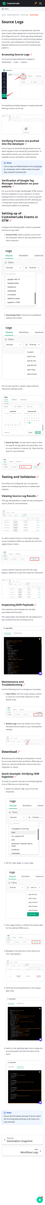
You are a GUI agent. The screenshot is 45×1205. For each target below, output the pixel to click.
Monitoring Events (13, 15)
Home (4, 15)
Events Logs (24, 15)
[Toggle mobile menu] (40, 3)
